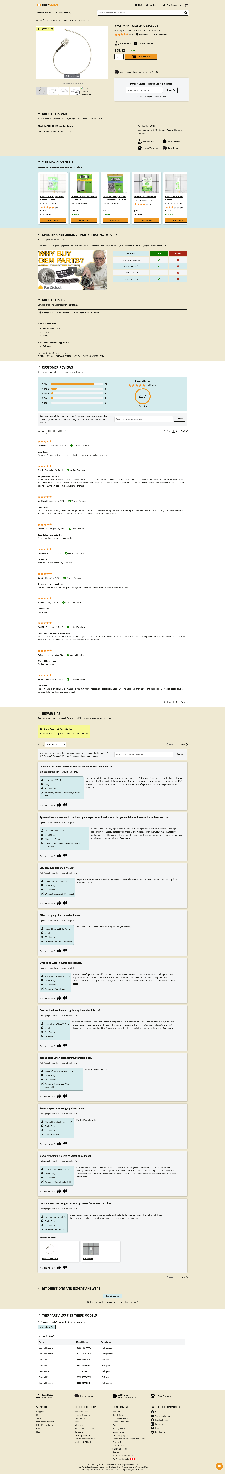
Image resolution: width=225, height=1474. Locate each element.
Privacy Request (120, 1442)
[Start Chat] (219, 1466)
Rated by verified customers (86, 312)
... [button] (124, 838)
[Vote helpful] (59, 804)
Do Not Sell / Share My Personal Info (129, 1438)
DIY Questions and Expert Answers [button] (71, 1288)
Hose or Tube (67, 20)
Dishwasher (79, 1418)
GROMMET (88, 1258)
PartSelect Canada (121, 1459)
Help (38, 1431)
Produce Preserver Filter (145, 196)
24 (74, 384)
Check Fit (171, 89)
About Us (117, 1411)
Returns (39, 1414)
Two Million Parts (120, 1418)
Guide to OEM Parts (83, 1442)
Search (180, 418)
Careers (116, 1425)
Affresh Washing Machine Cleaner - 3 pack (52, 198)
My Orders (153, 5)
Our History (118, 1414)
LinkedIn (159, 1423)
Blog (157, 1428)
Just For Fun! (161, 1432)
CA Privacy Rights (120, 1435)
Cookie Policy (118, 1431)
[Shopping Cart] (186, 5)
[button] (44, 13)
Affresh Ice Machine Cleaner (174, 198)
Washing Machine (82, 1435)
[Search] (186, 13)
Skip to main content (113, 64)
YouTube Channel (162, 1415)
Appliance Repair (81, 1411)
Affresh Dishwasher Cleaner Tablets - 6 (84, 198)
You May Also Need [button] (57, 162)
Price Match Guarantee (46, 1425)
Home (39, 20)
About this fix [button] (53, 299)
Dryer (76, 1421)
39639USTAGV (83, 1359)
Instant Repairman (82, 1414)
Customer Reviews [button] (57, 367)
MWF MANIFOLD (50, 1258)
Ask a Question (112, 1296)
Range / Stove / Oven (84, 1428)
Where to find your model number (152, 96)
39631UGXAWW (84, 1353)
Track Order (41, 1418)
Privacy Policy (119, 1428)
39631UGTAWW (84, 1347)
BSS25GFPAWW (84, 1376)
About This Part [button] (55, 113)
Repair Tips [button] (51, 713)
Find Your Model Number (85, 1438)
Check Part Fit (46, 1327)
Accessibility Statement (123, 1455)
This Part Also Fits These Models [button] (69, 1315)
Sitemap (116, 1452)
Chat (140, 5)
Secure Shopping (120, 1448)
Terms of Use (118, 1445)
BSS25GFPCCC (83, 1382)
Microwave (79, 1425)
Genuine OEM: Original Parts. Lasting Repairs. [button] (80, 234)
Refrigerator (51, 20)
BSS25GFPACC (83, 1371)
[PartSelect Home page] (47, 5)
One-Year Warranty (45, 1421)
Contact (39, 1428)
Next (183, 430)
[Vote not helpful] (65, 804)
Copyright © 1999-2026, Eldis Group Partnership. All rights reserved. (112, 1469)
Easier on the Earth (121, 1421)
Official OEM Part (146, 43)
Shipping (40, 1411)
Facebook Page (161, 1419)
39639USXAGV (83, 1365)
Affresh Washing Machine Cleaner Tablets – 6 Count (114, 198)
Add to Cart (144, 56)
